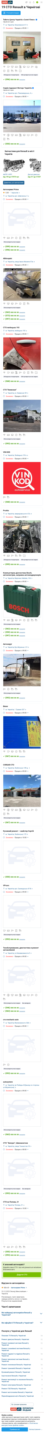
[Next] (38, 169)
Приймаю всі (15, 1429)
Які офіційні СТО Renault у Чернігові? (17, 1323)
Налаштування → (35, 1429)
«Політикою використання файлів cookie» (20, 1424)
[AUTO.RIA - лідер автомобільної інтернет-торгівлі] (7, 2)
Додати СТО (22, 1275)
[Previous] (5, 169)
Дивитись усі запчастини (13, 183)
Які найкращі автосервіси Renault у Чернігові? (17, 1314)
